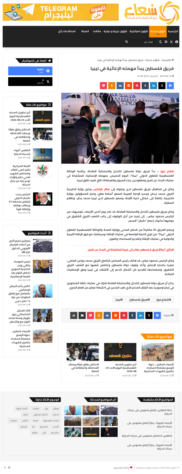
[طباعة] (73, 315)
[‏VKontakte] (120, 85)
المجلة (85, 31)
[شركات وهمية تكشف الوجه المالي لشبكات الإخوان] (72, 432)
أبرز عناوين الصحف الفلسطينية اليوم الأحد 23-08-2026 (120, 367)
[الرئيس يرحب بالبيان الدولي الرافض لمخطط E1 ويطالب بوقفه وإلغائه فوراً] (42, 199)
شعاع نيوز (162, 299)
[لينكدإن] (153, 85)
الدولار (25, 414)
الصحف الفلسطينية (51, 420)
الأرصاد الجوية (22, 408)
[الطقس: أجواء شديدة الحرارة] (42, 155)
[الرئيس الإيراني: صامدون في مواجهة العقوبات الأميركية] (109, 432)
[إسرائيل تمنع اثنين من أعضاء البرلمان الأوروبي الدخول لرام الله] (42, 245)
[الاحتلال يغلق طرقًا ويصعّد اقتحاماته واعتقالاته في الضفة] (83, 352)
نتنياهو (35, 433)
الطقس (25, 420)
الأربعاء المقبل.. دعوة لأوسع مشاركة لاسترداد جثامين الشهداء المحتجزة (159, 367)
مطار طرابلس (101, 189)
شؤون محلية (157, 31)
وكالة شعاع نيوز (122, 467)
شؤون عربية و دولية (115, 31)
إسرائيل (56, 408)
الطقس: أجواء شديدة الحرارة (22, 152)
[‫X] (161, 85)
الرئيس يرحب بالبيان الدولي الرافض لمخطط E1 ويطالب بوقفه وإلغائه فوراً (19, 201)
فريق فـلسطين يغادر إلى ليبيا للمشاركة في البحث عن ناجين (123, 249)
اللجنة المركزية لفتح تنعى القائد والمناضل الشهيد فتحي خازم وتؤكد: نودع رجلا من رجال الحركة (19, 175)
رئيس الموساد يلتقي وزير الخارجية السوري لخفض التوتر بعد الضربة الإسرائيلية (20, 269)
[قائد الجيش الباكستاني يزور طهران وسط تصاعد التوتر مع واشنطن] (42, 315)
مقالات (97, 31)
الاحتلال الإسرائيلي (40, 414)
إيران (46, 408)
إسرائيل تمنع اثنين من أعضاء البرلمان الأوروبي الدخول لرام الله (19, 246)
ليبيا (118, 299)
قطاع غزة (55, 433)
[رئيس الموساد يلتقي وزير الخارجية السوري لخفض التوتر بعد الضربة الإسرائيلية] (42, 266)
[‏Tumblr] (145, 85)
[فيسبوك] (170, 85)
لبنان (44, 433)
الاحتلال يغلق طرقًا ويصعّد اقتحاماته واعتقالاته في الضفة (83, 367)
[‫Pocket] (103, 85)
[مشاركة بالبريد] (82, 315)
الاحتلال (56, 414)
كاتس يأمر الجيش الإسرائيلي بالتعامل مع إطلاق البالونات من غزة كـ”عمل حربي (19, 293)
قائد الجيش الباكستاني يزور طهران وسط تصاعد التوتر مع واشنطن (19, 316)
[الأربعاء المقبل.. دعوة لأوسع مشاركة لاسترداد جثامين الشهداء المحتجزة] (158, 352)
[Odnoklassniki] (111, 85)
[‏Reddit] (128, 85)
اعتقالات (36, 408)
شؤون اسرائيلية (139, 31)
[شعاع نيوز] (151, 13)
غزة (33, 427)
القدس (56, 427)
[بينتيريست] (136, 85)
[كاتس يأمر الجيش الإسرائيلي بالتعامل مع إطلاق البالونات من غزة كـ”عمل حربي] (42, 291)
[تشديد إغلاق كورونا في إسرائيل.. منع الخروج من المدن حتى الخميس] (72, 421)
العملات (13, 420)
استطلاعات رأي (67, 31)
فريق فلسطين (138, 299)
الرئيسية (173, 31)
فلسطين (23, 427)
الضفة (35, 420)
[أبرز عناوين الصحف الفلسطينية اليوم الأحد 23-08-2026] (120, 352)
